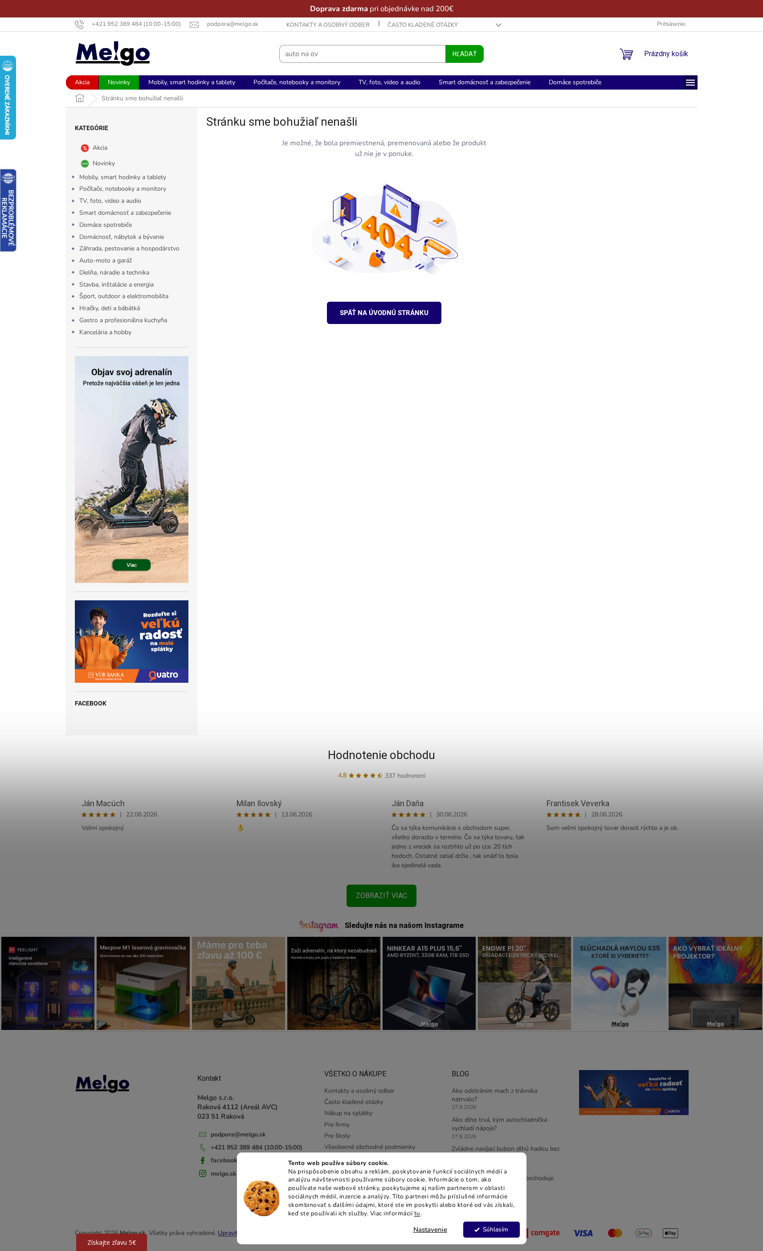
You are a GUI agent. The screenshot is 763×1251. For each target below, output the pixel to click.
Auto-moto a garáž (105, 260)
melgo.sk (224, 1173)
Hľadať (465, 53)
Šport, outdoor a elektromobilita (123, 296)
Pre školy (337, 1136)
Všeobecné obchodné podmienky (369, 1147)
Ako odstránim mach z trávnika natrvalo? (494, 1095)
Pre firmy (337, 1124)
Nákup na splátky (348, 1113)
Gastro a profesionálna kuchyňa (123, 320)
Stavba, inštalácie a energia (116, 284)
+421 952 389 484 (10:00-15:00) (256, 1147)
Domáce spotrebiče (105, 225)
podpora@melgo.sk (238, 1134)
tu (417, 1213)
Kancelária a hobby (105, 332)
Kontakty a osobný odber (328, 25)
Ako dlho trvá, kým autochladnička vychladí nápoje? (499, 1124)
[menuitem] (82, 82)
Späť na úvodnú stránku (384, 313)
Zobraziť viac (381, 895)
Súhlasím (495, 1229)
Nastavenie (430, 1229)
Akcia (100, 147)
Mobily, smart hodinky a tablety (122, 177)
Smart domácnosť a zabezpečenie (125, 213)
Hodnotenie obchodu (381, 755)
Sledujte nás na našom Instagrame (404, 925)
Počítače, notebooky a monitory (122, 189)
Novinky (104, 163)
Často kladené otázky (423, 25)
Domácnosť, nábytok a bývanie (121, 237)
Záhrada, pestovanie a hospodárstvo (129, 248)
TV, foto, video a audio (110, 201)
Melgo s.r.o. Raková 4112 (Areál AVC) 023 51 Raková (237, 1107)
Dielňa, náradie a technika (114, 272)
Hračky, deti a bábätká (109, 308)
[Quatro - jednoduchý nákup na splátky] (131, 641)
